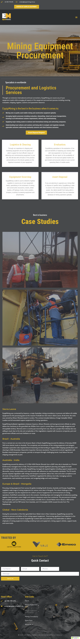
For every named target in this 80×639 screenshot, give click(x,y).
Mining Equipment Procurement (31, 611)
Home (27, 601)
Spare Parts (28, 620)
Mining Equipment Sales (31, 606)
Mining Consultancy (31, 616)
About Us (28, 624)
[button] (76, 17)
